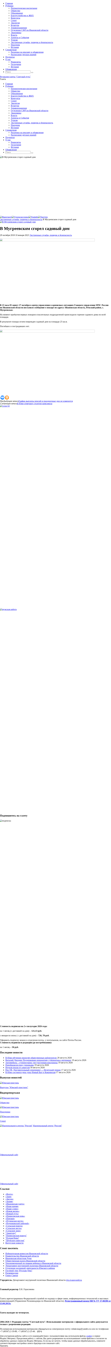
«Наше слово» (12, 1209)
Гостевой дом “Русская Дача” (18, 1270)
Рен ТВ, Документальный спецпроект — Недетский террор (33, 1070)
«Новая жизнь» (12, 1211)
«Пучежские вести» (14, 1221)
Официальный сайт (9, 1155)
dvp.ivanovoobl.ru (74, 1280)
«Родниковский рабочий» (17, 1223)
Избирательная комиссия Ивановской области (26, 1253)
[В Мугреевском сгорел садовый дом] (18, 222)
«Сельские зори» (13, 1231)
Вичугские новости (14, 1243)
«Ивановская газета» (15, 1204)
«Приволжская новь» (15, 1216)
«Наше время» (12, 1206)
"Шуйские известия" (15, 1240)
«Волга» (9, 1194)
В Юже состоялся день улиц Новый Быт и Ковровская (30, 1072)
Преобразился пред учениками (19, 1065)
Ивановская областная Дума (18, 1258)
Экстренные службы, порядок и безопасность (21, 219)
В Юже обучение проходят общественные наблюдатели (31, 1058)
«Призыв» (10, 1218)
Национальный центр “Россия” (47, 1126)
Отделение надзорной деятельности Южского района (30, 1268)
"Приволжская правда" (16, 1235)
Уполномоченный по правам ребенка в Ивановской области (33, 1263)
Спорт (3, 1121)
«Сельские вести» (13, 1228)
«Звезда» (9, 1199)
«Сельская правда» (14, 1226)
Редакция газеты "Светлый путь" (15, 77)
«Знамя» (9, 1201)
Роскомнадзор (11, 1273)
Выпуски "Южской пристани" (14, 1087)
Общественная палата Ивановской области (25, 1261)
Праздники (5, 1112)
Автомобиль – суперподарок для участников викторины (31, 1062)
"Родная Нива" (12, 1238)
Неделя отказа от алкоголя (17, 1067)
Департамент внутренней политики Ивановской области (31, 1266)
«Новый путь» (12, 1214)
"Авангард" (10, 1233)
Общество (4, 1102)
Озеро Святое (11, 1275)
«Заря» (8, 1196)
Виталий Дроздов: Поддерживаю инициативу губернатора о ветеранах (38, 1060)
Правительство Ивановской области (22, 1256)
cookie (89, 1336)
